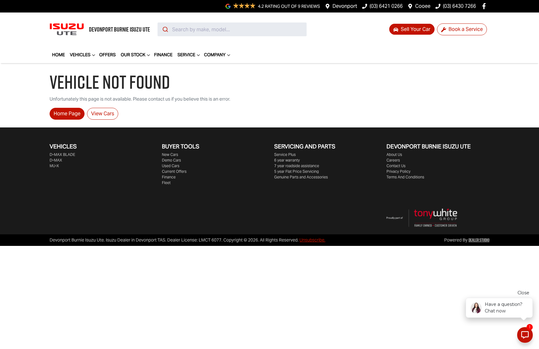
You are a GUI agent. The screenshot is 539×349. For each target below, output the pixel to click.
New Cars (170, 154)
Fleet (166, 182)
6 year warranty (287, 160)
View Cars (102, 113)
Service (186, 54)
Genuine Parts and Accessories (301, 177)
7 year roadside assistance (296, 165)
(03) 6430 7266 (459, 6)
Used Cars (170, 165)
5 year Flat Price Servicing (296, 171)
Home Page (67, 113)
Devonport (345, 6)
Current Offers (174, 171)
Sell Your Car (415, 29)
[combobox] (232, 29)
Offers (107, 54)
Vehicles (80, 54)
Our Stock (133, 54)
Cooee (422, 6)
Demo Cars (171, 160)
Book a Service (465, 29)
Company (215, 54)
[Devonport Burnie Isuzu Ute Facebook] (485, 6)
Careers (393, 160)
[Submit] (165, 29)
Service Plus (285, 154)
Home (58, 54)
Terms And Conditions (405, 177)
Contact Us (395, 165)
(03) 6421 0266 (386, 6)
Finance (163, 54)
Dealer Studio (479, 240)
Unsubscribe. (312, 240)
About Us (394, 154)
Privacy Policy (398, 171)
